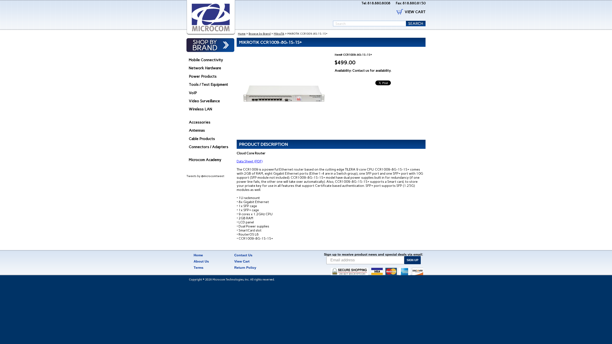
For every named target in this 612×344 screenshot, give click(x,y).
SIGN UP (412, 260)
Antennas (197, 130)
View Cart (242, 261)
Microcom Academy (205, 159)
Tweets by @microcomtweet (205, 176)
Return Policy (245, 267)
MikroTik (279, 33)
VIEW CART (415, 12)
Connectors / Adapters (208, 147)
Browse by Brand (260, 33)
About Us (201, 261)
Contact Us (243, 255)
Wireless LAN (200, 109)
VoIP (193, 93)
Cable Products (202, 138)
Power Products (203, 76)
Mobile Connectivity (206, 60)
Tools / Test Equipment (208, 84)
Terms (198, 267)
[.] (210, 17)
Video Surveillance (204, 101)
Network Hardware (205, 68)
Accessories (199, 122)
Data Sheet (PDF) (249, 161)
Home (242, 33)
